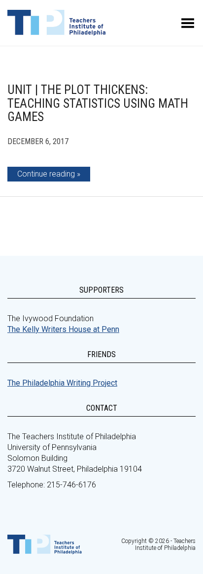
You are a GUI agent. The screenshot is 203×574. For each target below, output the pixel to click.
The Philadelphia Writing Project (62, 383)
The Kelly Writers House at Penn (63, 329)
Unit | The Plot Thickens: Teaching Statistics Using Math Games (97, 103)
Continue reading (46, 174)
